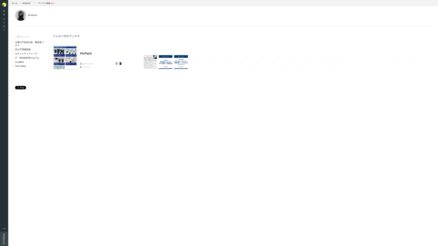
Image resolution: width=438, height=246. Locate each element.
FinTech (86, 53)
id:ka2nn (26, 3)
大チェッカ (4, 20)
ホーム (15, 3)
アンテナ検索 (44, 3)
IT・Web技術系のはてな (27, 58)
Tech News (20, 66)
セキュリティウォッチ (26, 53)
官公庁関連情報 (23, 49)
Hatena (4, 239)
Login (4, 228)
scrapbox (19, 62)
